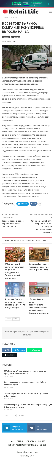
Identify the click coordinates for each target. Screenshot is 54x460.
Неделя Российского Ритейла (23, 445)
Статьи (20, 441)
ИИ (6, 283)
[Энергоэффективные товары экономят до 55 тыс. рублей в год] (39, 254)
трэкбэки (34, 331)
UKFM (32, 456)
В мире (41, 441)
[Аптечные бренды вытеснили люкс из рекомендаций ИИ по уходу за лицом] (15, 289)
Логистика (15, 37)
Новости (6, 37)
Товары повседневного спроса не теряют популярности (13, 224)
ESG (30, 248)
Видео (43, 445)
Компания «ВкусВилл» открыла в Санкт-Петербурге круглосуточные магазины (41, 226)
